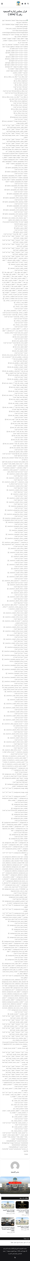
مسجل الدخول (20, 1242)
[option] (15, 1185)
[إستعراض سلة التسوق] (22, 4)
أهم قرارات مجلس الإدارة (15, 1182)
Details (26, 1154)
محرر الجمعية (15, 1172)
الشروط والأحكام (15, 1248)
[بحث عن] (28, 4)
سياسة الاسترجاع (7, 1248)
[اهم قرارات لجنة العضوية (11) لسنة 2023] (7, 1205)
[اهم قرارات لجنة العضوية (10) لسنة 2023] (22, 1221)
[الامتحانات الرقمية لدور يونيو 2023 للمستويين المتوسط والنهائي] (7, 1221)
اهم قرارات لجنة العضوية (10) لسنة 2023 (23, 1227)
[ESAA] (18, 3)
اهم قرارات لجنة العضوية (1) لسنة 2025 (15, 1187)
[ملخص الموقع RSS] (15, 1257)
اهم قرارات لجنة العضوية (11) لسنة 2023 (8, 1210)
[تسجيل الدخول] (25, 4)
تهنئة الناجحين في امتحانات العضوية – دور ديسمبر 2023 (22, 1211)
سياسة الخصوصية (23, 1248)
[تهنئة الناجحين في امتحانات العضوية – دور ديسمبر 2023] (22, 1205)
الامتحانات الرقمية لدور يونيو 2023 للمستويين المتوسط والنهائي (8, 1229)
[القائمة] (2, 4)
